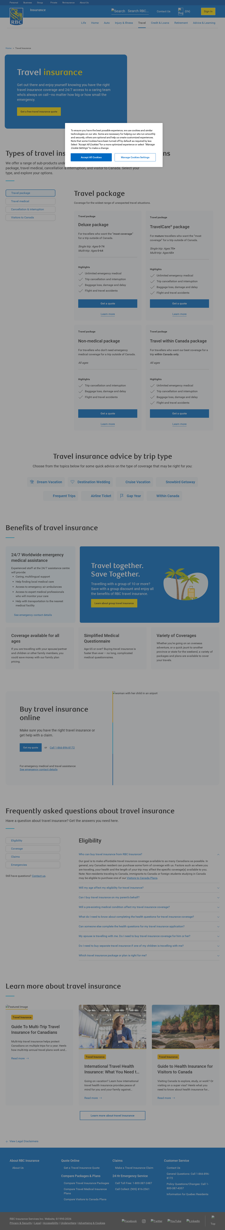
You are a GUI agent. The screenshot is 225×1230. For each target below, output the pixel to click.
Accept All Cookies (91, 157)
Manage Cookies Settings (135, 157)
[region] (114, 145)
